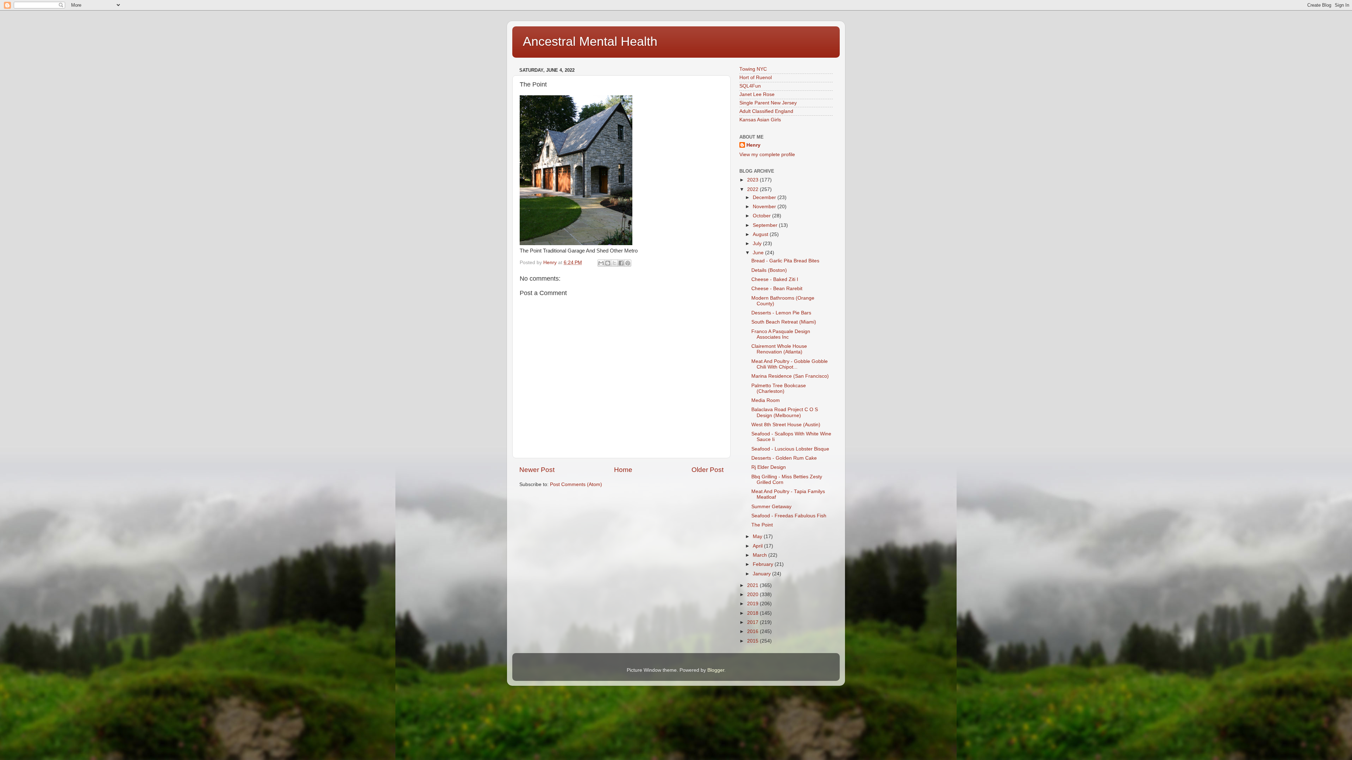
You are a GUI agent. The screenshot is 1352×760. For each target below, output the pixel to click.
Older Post (707, 469)
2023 (753, 180)
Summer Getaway (771, 506)
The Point (762, 525)
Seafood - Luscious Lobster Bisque (790, 449)
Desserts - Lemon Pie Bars (781, 312)
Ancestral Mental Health (590, 41)
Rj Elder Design (768, 467)
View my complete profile (767, 154)
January (762, 573)
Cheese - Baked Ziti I (774, 279)
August (761, 234)
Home (623, 469)
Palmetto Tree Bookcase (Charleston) (778, 388)
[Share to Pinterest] (627, 263)
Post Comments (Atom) (576, 484)
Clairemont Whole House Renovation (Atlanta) (779, 349)
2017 (753, 622)
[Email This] (601, 263)
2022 (753, 189)
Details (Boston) (769, 270)
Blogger (715, 670)
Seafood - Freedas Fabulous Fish (788, 515)
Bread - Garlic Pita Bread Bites (785, 260)
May (758, 536)
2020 (753, 594)
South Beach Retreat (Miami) (783, 322)
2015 (753, 641)
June (759, 252)
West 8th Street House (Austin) (785, 424)
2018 (753, 613)
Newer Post (537, 469)
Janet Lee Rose (757, 94)
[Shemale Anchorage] (576, 243)
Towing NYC (753, 69)
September (766, 225)
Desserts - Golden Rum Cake (784, 458)
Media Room (765, 400)
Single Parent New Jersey (768, 103)
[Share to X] (614, 263)
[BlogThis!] (607, 263)
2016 (753, 631)
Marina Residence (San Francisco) (790, 376)
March (760, 555)
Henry (753, 145)
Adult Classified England (766, 111)
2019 (753, 603)
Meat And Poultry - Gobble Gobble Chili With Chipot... (789, 364)
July (758, 243)
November (765, 206)
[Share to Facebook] (621, 263)
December (765, 197)
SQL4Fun (750, 86)
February (764, 564)
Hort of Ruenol (755, 77)
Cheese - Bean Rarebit (776, 288)
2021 (753, 585)
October (762, 215)
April (758, 546)
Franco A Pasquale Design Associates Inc (780, 334)
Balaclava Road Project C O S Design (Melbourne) (784, 412)
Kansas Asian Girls (760, 119)
